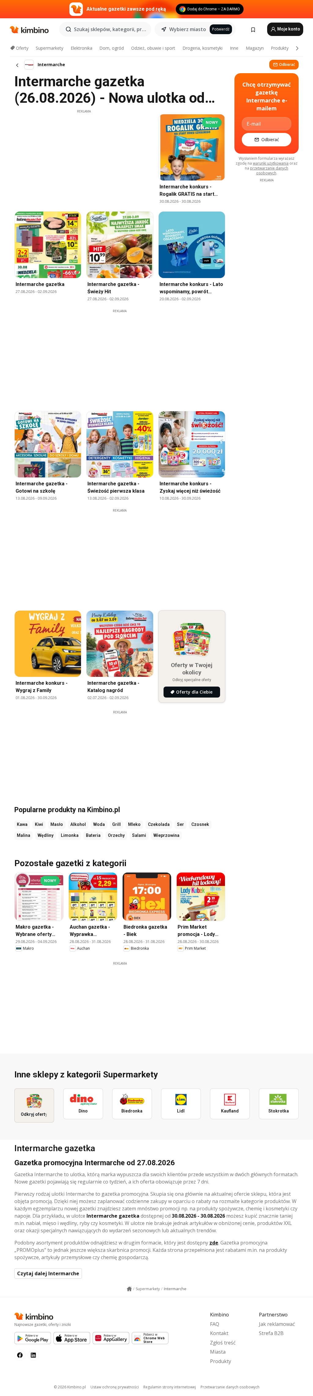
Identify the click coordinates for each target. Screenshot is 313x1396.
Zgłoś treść (223, 1342)
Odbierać (287, 64)
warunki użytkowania (271, 163)
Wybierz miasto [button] (187, 29)
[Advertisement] (83, 156)
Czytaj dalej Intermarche (48, 1273)
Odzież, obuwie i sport (153, 48)
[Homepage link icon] (129, 1289)
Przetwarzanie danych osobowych (230, 1387)
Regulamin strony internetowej (169, 1387)
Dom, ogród (111, 48)
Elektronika (81, 48)
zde (213, 1242)
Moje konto (288, 29)
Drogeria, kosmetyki (202, 48)
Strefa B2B (271, 1333)
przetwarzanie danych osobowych (269, 171)
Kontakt (219, 1333)
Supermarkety (49, 48)
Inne (234, 48)
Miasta (218, 1351)
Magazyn (255, 48)
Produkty (280, 48)
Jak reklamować (277, 1324)
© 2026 (70, 1387)
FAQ (214, 1324)
